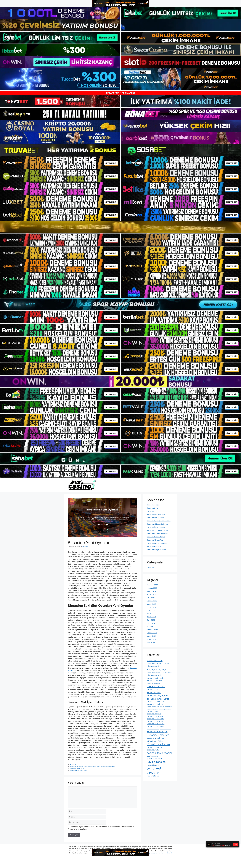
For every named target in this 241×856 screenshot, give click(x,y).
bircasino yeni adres (158, 744)
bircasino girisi (152, 690)
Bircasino (73, 764)
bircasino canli (154, 675)
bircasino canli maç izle (156, 678)
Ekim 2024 (151, 620)
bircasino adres (154, 666)
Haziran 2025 (152, 601)
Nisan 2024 (151, 639)
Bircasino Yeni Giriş (154, 747)
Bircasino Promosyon (157, 731)
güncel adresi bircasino (156, 758)
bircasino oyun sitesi (155, 721)
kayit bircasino (156, 762)
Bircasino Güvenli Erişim (156, 537)
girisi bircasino (152, 756)
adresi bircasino (154, 660)
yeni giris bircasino (154, 776)
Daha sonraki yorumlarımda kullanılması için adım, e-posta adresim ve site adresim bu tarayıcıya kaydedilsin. (102, 828)
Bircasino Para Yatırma (155, 724)
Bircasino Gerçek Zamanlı (156, 550)
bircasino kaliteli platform (166, 706)
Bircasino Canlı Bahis (155, 681)
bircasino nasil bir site (155, 719)
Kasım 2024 (151, 617)
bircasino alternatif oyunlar (153, 672)
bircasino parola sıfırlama (153, 729)
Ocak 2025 (151, 610)
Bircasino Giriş (152, 508)
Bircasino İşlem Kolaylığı (156, 527)
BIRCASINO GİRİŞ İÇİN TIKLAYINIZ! (120, 93)
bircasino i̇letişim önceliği (153, 706)
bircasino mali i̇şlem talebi (92, 766)
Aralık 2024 (151, 614)
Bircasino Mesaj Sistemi (156, 514)
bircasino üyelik (153, 750)
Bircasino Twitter (155, 741)
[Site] (60, 162)
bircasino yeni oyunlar (108, 766)
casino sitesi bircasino (160, 752)
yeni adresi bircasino (154, 770)
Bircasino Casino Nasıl (155, 518)
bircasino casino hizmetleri (153, 683)
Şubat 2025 (151, 607)
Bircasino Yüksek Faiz (155, 540)
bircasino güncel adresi (156, 701)
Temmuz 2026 (152, 585)
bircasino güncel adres (158, 699)
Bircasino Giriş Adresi (76, 766)
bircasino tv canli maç (155, 738)
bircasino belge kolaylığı (166, 672)
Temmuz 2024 (152, 630)
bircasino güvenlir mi (155, 704)
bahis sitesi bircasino (155, 663)
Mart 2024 (151, 642)
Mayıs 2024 (151, 636)
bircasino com (156, 686)
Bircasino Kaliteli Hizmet (156, 546)
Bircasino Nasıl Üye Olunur (78, 770)
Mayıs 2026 (151, 591)
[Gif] (120, 227)
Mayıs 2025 (151, 604)
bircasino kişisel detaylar (165, 709)
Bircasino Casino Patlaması (157, 543)
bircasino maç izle (154, 714)
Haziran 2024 (152, 633)
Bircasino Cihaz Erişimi (77, 768)
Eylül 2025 (151, 598)
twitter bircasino (153, 765)
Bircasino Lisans (153, 711)
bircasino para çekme (155, 726)
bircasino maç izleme (155, 716)
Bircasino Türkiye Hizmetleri (157, 530)
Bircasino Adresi (153, 505)
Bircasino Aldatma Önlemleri (157, 524)
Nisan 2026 (151, 594)
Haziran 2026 (152, 588)
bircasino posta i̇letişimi (165, 729)
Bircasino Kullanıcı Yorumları (157, 534)
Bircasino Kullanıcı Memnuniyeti (158, 521)
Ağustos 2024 (152, 626)
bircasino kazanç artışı (152, 709)
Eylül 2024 (151, 623)
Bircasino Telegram (158, 735)
